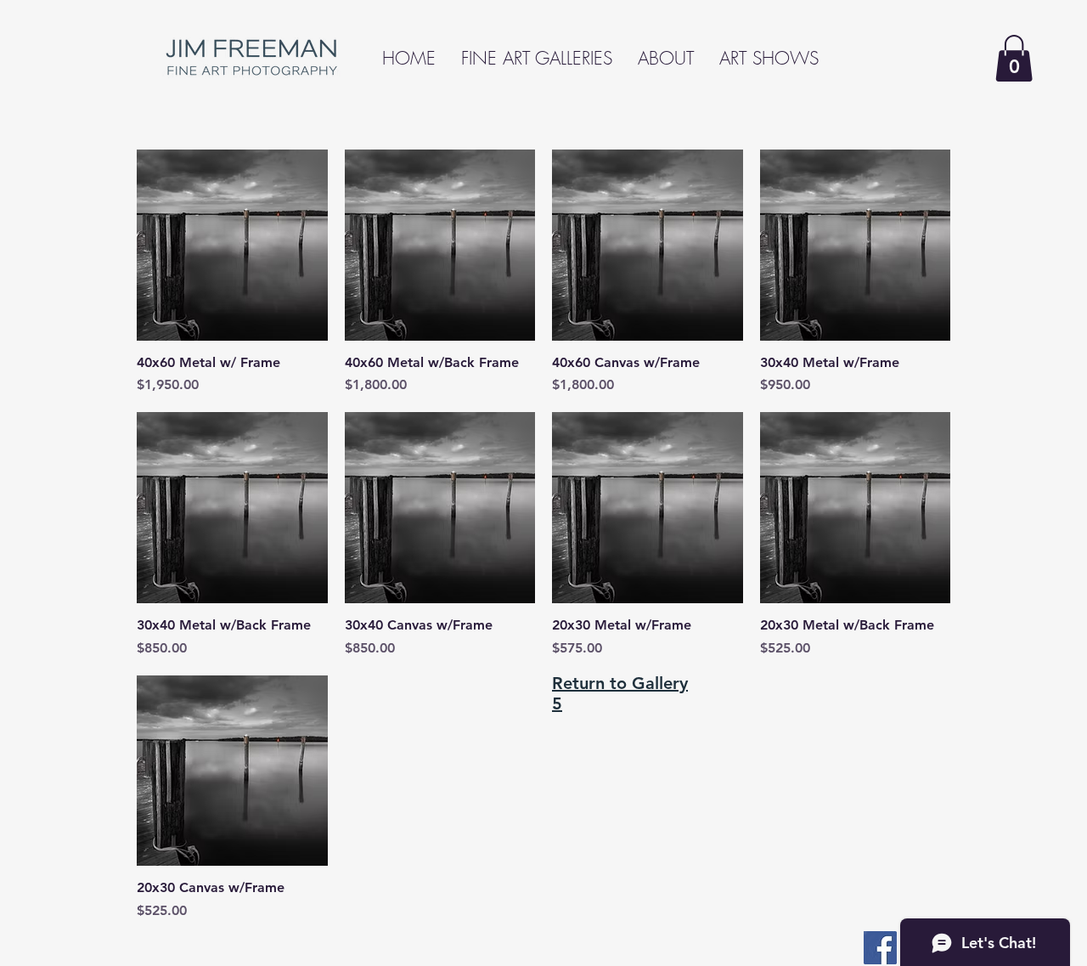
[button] (1013, 58)
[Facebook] (880, 947)
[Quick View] (232, 245)
